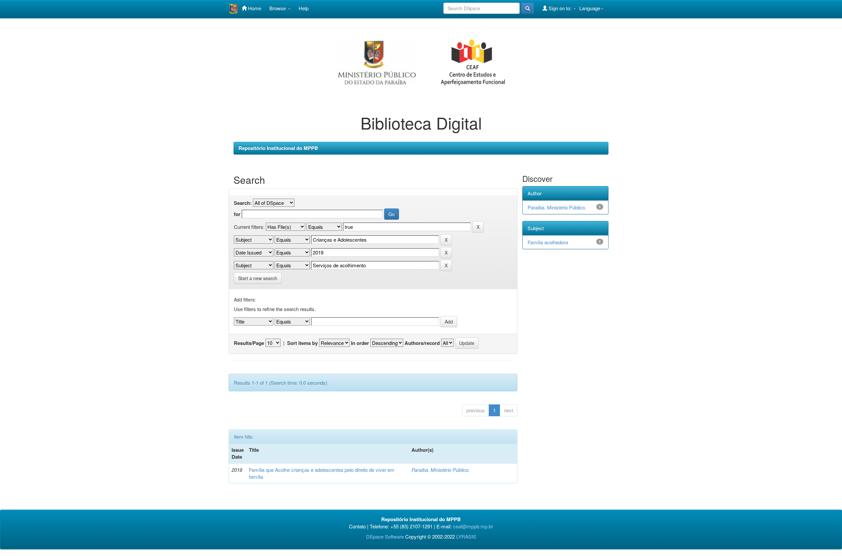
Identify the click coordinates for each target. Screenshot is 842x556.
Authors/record (422, 343)
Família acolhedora (548, 242)
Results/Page (249, 343)
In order (360, 343)
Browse (278, 8)
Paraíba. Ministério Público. (440, 469)
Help (304, 8)
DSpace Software (385, 536)
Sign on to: (560, 8)
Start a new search (257, 278)
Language (589, 8)
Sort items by (302, 343)
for (237, 214)
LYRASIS (466, 536)
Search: (243, 203)
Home (254, 8)
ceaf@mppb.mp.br (473, 526)
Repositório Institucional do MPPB (278, 148)
